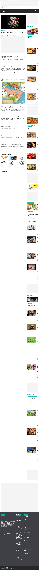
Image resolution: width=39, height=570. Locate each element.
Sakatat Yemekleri (18, 537)
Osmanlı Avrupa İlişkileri (14, 35)
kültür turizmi (19, 530)
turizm (19, 545)
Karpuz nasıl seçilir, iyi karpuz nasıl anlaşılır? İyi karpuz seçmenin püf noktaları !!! (37, 348)
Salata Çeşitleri (17, 538)
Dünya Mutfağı (29, 34)
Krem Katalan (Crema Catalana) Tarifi (37, 53)
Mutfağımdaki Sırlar (30, 211)
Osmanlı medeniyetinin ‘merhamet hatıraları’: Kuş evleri (12, 163)
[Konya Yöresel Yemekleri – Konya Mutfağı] (31, 456)
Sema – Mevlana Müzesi (31, 306)
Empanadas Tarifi (37, 67)
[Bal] (32, 121)
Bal (28, 128)
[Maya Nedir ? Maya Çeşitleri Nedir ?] (31, 244)
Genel (24, 524)
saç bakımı (20, 538)
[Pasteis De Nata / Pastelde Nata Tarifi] (31, 84)
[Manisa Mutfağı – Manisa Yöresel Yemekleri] (31, 419)
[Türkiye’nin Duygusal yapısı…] (4, 156)
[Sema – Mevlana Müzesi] (32, 299)
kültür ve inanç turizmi (19, 531)
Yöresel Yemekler (27, 9)
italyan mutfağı (20, 528)
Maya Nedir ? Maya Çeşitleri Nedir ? (37, 242)
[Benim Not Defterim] (1, 11)
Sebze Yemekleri (26, 540)
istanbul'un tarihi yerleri (18, 527)
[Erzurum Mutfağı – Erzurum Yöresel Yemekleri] (31, 437)
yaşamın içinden (17, 550)
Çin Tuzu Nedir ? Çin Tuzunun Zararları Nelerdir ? (37, 271)
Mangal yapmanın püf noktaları (18, 533)
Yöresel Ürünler (26, 553)
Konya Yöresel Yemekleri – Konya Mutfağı (37, 453)
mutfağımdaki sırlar (19, 535)
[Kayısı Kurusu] (31, 147)
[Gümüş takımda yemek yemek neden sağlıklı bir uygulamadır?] (22, 156)
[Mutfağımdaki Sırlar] (31, 230)
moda (16, 535)
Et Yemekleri (25, 522)
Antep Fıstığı (37, 134)
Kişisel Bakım (17, 9)
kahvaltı (17, 529)
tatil (20, 542)
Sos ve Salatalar (18, 542)
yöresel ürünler (18, 558)
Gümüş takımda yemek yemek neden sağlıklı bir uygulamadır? (22, 163)
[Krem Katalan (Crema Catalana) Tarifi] (31, 56)
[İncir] (31, 168)
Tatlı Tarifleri (18, 544)
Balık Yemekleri (26, 516)
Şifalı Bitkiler (25, 542)
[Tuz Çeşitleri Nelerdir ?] (31, 258)
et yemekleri (18, 520)
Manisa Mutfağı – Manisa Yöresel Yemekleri (37, 416)
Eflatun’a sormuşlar (4, 151)
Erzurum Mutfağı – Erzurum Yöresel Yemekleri (37, 435)
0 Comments (9, 35)
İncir (37, 165)
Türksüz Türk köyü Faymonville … (20, 151)
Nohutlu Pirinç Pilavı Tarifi (15, 0)
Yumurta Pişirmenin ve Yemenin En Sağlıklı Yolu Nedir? (33, 214)
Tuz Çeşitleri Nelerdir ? (37, 256)
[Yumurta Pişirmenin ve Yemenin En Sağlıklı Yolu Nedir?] (32, 207)
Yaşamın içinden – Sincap (37, 328)
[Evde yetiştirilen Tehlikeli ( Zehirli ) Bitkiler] (31, 373)
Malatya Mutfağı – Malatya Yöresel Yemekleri (32, 400)
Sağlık (7, 9)
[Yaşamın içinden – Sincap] (31, 330)
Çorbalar (25, 519)
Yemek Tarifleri (5, 11)
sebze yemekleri (19, 541)
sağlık (17, 539)
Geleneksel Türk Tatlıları (18, 523)
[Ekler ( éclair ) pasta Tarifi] (32, 31)
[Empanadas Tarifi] (31, 70)
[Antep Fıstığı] (31, 137)
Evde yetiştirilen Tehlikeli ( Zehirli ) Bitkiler (37, 370)
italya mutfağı (17, 528)
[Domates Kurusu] (31, 158)
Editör (2, 35)
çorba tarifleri (18, 560)
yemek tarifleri (18, 553)
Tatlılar (33, 34)
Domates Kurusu (37, 155)
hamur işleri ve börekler (18, 525)
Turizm (4, 9)
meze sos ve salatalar (19, 534)
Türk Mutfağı (22, 9)
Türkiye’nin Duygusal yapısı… (4, 162)
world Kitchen (18, 549)
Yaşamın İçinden (30, 303)
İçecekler (25, 527)
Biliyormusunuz (11, 9)
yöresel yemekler (18, 556)
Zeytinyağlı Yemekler (19, 559)
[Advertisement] (19, 4)
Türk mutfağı (18, 548)
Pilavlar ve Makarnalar (19, 536)
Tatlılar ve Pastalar (18, 543)
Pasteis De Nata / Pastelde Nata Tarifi (37, 81)
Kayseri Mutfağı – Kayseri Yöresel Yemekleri (32, 466)
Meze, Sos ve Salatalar (27, 532)
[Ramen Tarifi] (31, 98)
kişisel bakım (20, 529)
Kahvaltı (29, 125)
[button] (7, 11)
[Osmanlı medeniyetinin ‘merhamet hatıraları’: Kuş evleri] (13, 156)
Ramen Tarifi (37, 96)
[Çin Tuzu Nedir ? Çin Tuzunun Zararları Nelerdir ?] (31, 273)
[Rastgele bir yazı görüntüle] (37, 11)
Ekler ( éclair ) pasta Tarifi (32, 38)
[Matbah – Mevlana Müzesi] (31, 317)
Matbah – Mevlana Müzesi (37, 314)
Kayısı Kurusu (37, 145)
